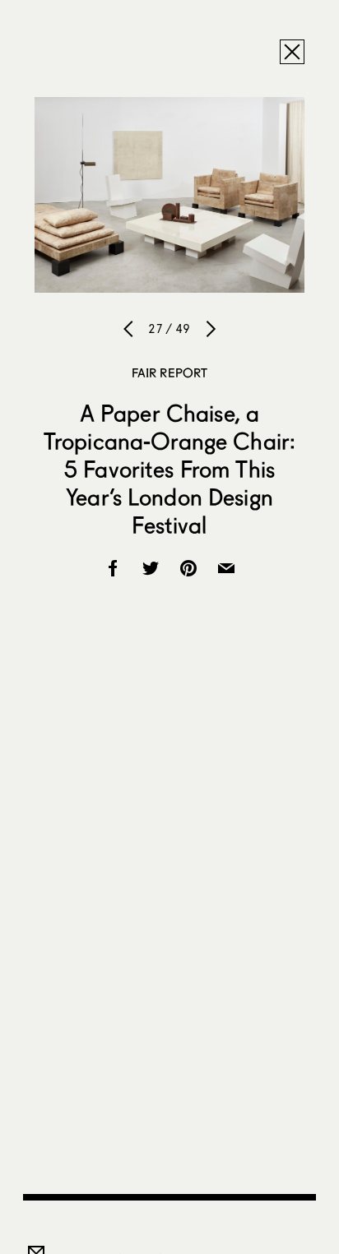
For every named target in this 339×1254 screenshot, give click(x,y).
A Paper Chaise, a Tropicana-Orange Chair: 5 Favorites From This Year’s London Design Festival (169, 469)
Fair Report (170, 372)
